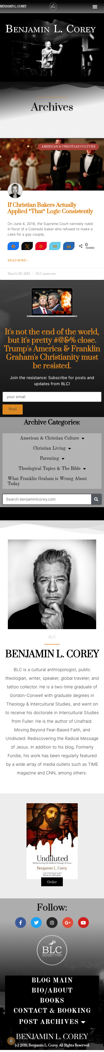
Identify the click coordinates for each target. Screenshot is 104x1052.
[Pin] (41, 246)
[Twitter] (36, 922)
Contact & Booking (52, 1010)
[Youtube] (83, 922)
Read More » (18, 260)
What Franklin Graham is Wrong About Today (47, 481)
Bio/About (52, 990)
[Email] (54, 246)
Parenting (49, 458)
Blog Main (52, 980)
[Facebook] (20, 922)
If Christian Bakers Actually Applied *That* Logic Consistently (50, 208)
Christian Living (49, 448)
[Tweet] (27, 246)
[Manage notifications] (11, 1041)
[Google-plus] (67, 922)
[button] (95, 6)
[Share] (13, 246)
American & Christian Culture (49, 438)
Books (52, 1000)
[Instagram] (51, 922)
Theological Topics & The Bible (49, 468)
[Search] (96, 499)
